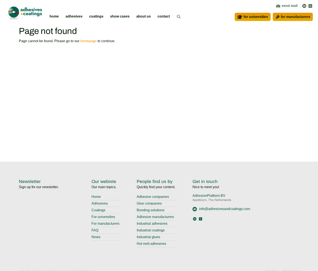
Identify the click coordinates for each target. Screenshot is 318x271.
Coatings (98, 210)
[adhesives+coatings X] (310, 6)
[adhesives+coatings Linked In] (304, 6)
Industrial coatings (151, 230)
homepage (88, 41)
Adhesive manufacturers (155, 217)
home (54, 16)
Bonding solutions (150, 210)
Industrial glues (148, 237)
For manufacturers (105, 223)
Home (96, 197)
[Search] (179, 19)
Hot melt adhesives (151, 243)
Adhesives (100, 203)
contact (163, 16)
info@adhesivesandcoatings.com (224, 209)
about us (143, 16)
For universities (103, 217)
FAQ (95, 230)
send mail (289, 6)
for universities (256, 17)
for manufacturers (295, 17)
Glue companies (149, 203)
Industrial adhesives (152, 223)
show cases (120, 16)
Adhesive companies (153, 197)
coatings (96, 16)
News (96, 237)
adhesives (74, 16)
